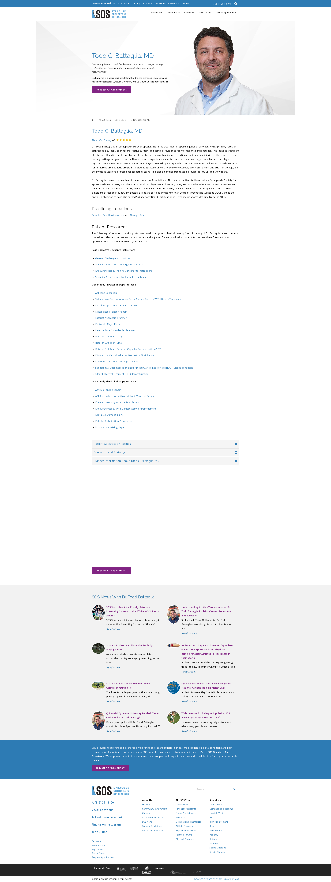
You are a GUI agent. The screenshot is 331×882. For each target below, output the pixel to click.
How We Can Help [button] (103, 3)
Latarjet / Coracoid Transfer (111, 317)
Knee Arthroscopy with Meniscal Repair (117, 402)
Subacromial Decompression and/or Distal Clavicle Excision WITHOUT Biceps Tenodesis (144, 367)
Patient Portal (173, 12)
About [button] (147, 3)
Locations (160, 3)
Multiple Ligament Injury (109, 414)
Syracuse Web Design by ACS (208, 879)
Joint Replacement (218, 821)
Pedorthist (181, 817)
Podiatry (213, 834)
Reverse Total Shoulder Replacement (115, 330)
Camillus (96, 215)
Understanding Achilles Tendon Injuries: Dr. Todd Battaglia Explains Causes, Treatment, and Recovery (206, 611)
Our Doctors (182, 804)
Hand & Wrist (216, 813)
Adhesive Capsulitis (106, 292)
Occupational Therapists (188, 821)
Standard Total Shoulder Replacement (116, 361)
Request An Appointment (112, 89)
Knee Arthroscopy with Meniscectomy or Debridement (125, 408)
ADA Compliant (231, 879)
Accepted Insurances (152, 817)
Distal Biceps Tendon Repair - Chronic (116, 305)
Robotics (213, 839)
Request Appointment (226, 12)
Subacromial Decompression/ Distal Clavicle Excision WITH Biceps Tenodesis (138, 299)
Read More (113, 629)
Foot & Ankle (215, 804)
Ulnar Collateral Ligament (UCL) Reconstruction (121, 373)
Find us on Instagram (106, 824)
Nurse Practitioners (185, 813)
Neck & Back (215, 830)
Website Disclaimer (152, 826)
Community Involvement (154, 808)
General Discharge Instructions (113, 258)
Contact (186, 3)
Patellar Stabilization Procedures (113, 421)
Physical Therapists (185, 839)
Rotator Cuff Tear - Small (109, 342)
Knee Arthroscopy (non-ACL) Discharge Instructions (123, 270)
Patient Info (156, 12)
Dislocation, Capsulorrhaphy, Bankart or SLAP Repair (124, 355)
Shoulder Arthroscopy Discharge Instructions (120, 277)
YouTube (100, 832)
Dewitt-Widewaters (113, 215)
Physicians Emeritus (186, 830)
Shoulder (214, 843)
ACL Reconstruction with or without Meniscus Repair (124, 396)
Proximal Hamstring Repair (110, 427)
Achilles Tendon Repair (108, 389)
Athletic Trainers (184, 826)
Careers (146, 813)
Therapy (136, 3)
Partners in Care (184, 834)
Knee (211, 826)
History (146, 804)
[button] (235, 3)
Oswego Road (137, 215)
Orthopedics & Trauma (221, 808)
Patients (96, 841)
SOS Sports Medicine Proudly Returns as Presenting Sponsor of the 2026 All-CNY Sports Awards (132, 611)
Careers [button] (173, 3)
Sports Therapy (217, 852)
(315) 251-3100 (222, 3)
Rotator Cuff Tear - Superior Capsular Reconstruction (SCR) (128, 349)
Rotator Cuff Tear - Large (109, 336)
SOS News (147, 821)
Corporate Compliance (153, 830)
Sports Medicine (217, 847)
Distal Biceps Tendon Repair (111, 311)
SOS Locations (103, 810)
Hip (211, 817)
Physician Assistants (186, 808)
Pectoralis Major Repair (108, 324)
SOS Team (123, 3)
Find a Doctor (205, 12)
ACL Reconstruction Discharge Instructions (119, 264)
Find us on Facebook (108, 817)
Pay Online (189, 12)
